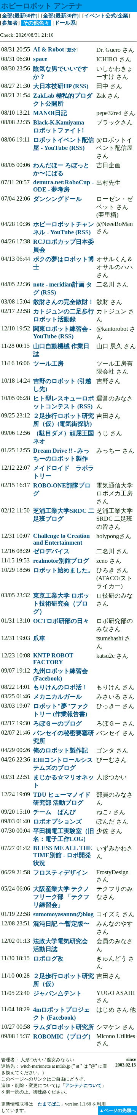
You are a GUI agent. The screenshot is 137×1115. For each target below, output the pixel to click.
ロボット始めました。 (63, 570)
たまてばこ (49, 1104)
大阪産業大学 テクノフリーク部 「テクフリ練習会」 (61, 897)
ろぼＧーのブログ (57, 723)
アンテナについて (83, 1085)
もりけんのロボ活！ (60, 687)
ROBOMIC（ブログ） (63, 1036)
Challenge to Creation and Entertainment (61, 539)
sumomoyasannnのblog (63, 914)
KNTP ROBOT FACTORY (53, 658)
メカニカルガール (57, 696)
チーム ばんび (54, 812)
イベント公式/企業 (106, 15)
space (40, 59)
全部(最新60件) (20, 15)
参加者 (10, 23)
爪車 (39, 638)
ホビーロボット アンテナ (42, 6)
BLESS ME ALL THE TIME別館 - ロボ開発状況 (62, 855)
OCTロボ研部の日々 (61, 621)
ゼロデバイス (51, 551)
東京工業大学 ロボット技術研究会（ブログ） (61, 603)
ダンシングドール (57, 199)
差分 (71, 50)
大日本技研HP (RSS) (60, 86)
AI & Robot (48, 49)
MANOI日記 (50, 113)
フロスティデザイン (60, 872)
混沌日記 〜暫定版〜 (61, 923)
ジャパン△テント (57, 993)
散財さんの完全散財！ (63, 302)
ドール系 (65, 23)
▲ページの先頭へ (117, 1110)
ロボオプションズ (57, 821)
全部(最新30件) (61, 15)
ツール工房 (48, 363)
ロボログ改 (48, 958)
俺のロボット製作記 (60, 750)
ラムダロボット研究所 (63, 1027)
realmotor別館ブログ (61, 561)
